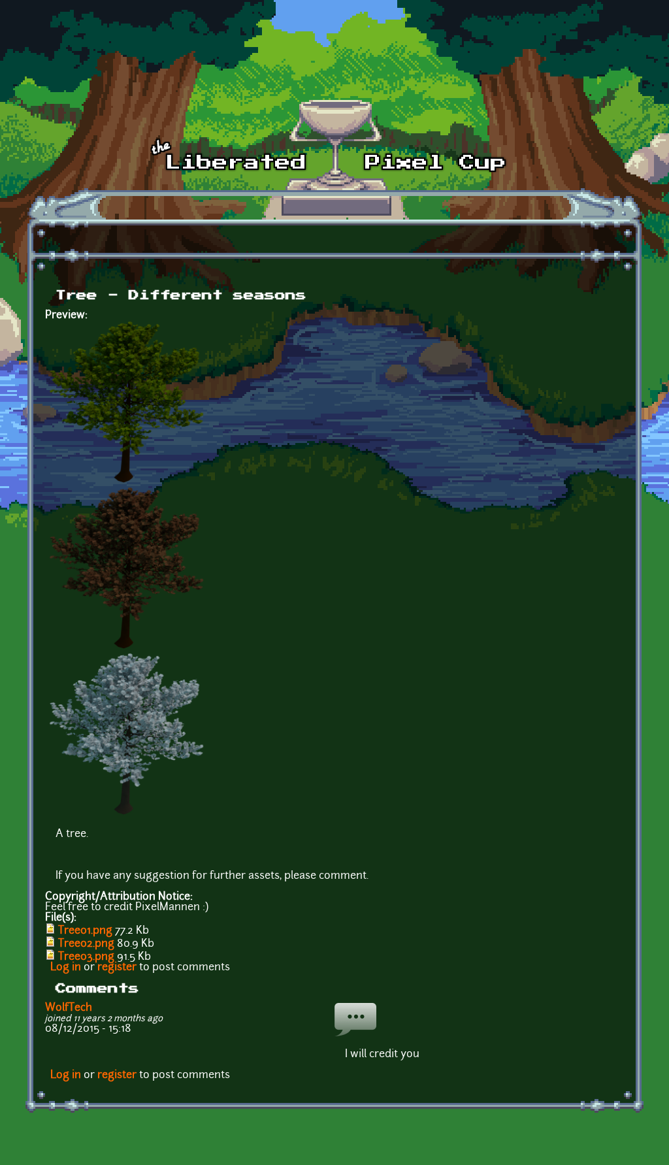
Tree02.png (86, 944)
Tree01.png (85, 931)
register (117, 967)
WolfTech (68, 1008)
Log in (65, 967)
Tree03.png (86, 957)
